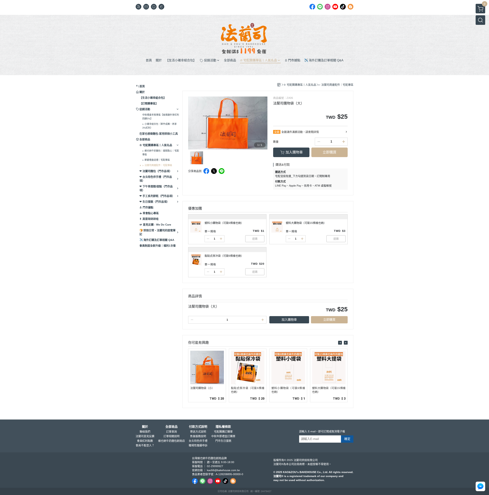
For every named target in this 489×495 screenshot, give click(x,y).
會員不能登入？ (145, 445)
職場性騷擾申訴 (198, 445)
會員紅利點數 (145, 440)
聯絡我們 (145, 431)
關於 (145, 426)
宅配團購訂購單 (223, 431)
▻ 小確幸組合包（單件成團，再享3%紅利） (159, 126)
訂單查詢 (171, 431)
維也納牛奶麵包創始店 (171, 440)
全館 (276, 131)
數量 (276, 141)
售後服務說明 (198, 436)
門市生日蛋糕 (223, 440)
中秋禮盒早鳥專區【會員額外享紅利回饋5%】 (160, 117)
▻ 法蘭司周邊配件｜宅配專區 (157, 165)
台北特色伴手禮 (198, 440)
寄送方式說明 (198, 431)
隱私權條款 (223, 426)
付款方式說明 (198, 426)
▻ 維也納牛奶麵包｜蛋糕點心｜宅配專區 (160, 152)
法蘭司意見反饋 (145, 436)
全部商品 (171, 426)
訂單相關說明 (172, 436)
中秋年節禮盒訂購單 (223, 436)
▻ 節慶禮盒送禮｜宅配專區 (156, 160)
